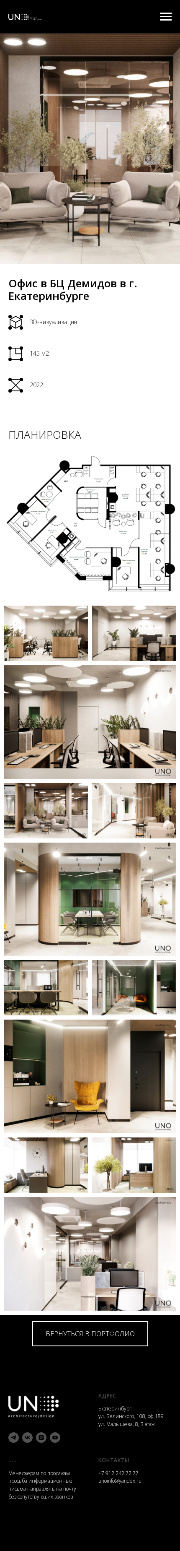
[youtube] (55, 1437)
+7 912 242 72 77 (118, 1473)
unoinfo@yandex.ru (119, 1480)
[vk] (27, 1437)
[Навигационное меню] (166, 17)
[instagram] (41, 1437)
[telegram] (13, 1437)
